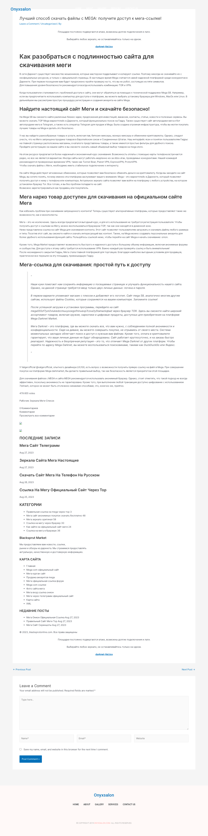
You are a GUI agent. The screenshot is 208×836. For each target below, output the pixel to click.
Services (116, 8)
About (89, 8)
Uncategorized (49, 23)
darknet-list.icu (104, 46)
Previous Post (22, 669)
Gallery (101, 8)
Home (78, 8)
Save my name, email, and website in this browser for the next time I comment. (66, 749)
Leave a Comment (29, 23)
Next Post (188, 669)
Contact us (131, 8)
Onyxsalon (21, 9)
